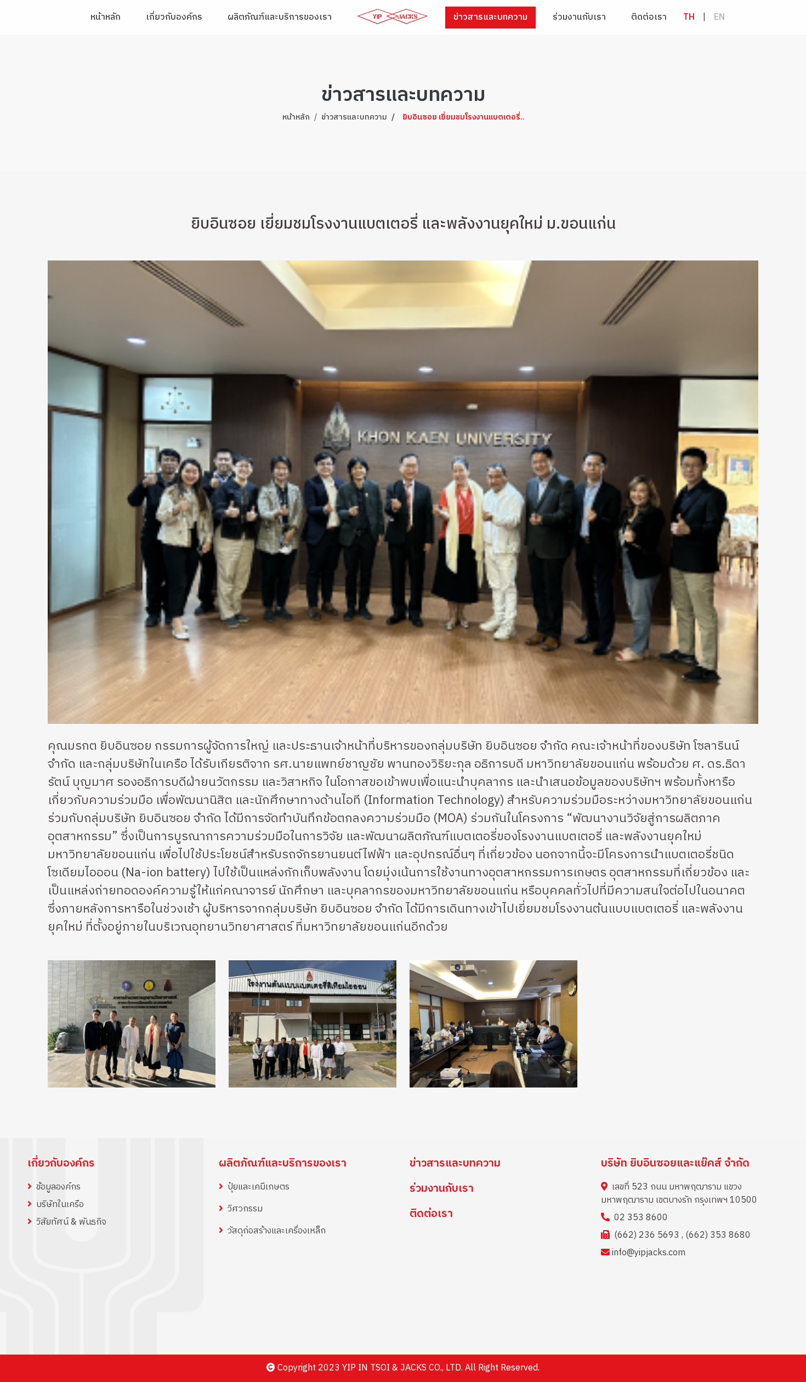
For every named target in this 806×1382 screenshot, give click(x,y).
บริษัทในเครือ (60, 1204)
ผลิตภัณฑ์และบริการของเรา (283, 1163)
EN (719, 17)
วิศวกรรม (245, 1209)
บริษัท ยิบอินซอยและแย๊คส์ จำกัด (675, 1163)
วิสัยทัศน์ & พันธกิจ (71, 1222)
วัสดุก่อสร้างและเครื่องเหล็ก (277, 1231)
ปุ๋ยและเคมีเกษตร (259, 1187)
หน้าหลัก (105, 17)
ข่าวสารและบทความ (490, 17)
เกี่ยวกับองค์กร (61, 1163)
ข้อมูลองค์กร (58, 1187)
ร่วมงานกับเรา (579, 17)
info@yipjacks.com (648, 1252)
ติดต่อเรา (649, 17)
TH (689, 17)
